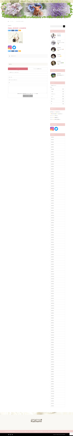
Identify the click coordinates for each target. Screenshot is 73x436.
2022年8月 (52, 254)
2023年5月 (52, 232)
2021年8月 (52, 283)
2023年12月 (52, 215)
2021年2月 (52, 298)
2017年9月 (52, 398)
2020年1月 (52, 330)
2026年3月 (52, 149)
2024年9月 (52, 193)
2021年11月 (52, 276)
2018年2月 (52, 386)
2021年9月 (52, 281)
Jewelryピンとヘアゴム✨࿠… (60, 43)
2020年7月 (52, 315)
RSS (12, 434)
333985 (56, 115)
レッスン (29, 1)
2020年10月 (52, 308)
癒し (57, 101)
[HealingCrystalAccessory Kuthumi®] (36, 422)
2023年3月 (52, 237)
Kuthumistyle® (23, 1)
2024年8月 (52, 195)
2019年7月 (52, 344)
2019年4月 (52, 352)
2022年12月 (52, 244)
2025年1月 (52, 183)
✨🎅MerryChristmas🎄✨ (53, 113)
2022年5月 (52, 261)
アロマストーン (36, 1)
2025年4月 (52, 176)
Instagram (10, 434)
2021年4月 (52, 293)
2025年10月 (52, 161)
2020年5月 (52, 320)
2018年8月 (52, 371)
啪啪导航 (56, 117)
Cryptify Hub (59, 113)
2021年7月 (52, 286)
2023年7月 (52, 227)
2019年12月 (52, 332)
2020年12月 (52, 303)
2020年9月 (52, 310)
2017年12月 (52, 391)
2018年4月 (52, 381)
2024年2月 (52, 210)
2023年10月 (52, 220)
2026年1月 (52, 154)
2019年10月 (52, 337)
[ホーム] (8, 20)
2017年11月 (52, 393)
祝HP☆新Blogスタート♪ (60, 76)
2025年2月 (52, 181)
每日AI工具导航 (57, 119)
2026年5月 (52, 144)
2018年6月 (52, 376)
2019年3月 (52, 354)
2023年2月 (52, 239)
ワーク (57, 96)
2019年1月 (52, 359)
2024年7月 (52, 198)
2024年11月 (52, 188)
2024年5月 (52, 203)
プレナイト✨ (52, 115)
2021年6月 (52, 288)
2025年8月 (52, 166)
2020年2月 (52, 327)
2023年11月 (52, 217)
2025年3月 (52, 178)
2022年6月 (52, 259)
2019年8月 (52, 342)
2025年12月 (52, 156)
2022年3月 (52, 266)
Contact (47, 1)
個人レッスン (57, 98)
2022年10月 (52, 249)
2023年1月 (52, 242)
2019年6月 (52, 347)
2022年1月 (52, 271)
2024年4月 (52, 205)
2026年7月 (52, 139)
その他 (57, 91)
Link (51, 1)
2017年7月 (52, 403)
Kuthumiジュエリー (53, 85)
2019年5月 (52, 349)
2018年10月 (52, 366)
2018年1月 (52, 388)
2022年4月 (52, 264)
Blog (42, 1)
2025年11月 (52, 159)
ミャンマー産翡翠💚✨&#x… (60, 64)
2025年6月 (52, 171)
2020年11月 (52, 305)
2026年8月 (52, 137)
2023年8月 (52, 225)
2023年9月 (52, 222)
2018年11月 (52, 364)
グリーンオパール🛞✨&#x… (60, 50)
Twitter (8, 434)
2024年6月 (52, 200)
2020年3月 (52, 325)
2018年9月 (52, 369)
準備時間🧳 (59, 35)
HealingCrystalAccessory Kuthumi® (60, 434)
